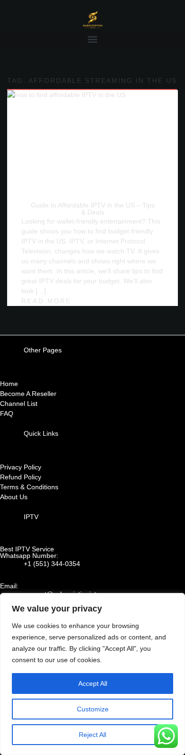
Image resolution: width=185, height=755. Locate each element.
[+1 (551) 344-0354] (12, 571)
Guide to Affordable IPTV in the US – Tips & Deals (93, 208)
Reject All (92, 734)
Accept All (92, 683)
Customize (93, 709)
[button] (92, 39)
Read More (46, 301)
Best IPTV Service (27, 549)
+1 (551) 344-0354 (52, 563)
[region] (92, 674)
